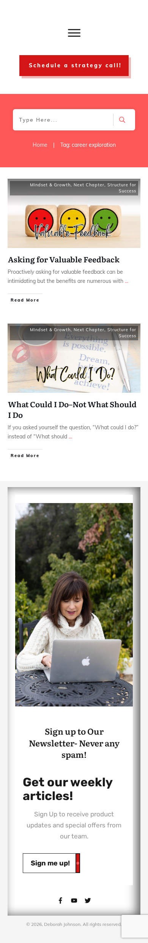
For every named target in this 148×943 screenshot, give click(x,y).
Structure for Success (121, 188)
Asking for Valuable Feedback (64, 259)
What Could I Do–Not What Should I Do (72, 409)
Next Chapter (89, 184)
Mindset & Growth (50, 184)
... (126, 281)
